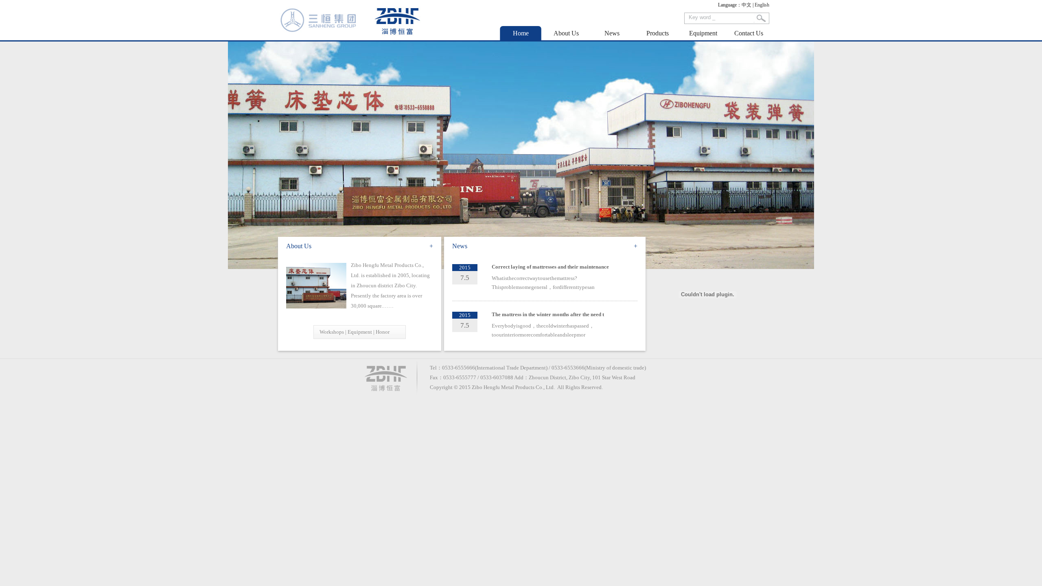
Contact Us (748, 33)
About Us (566, 33)
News (612, 33)
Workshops (332, 332)
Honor (383, 332)
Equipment (703, 33)
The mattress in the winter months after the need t (548, 314)
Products (657, 33)
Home (521, 33)
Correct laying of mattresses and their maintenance (550, 267)
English (762, 5)
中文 (746, 5)
